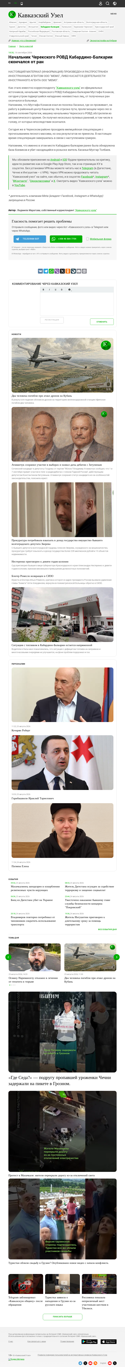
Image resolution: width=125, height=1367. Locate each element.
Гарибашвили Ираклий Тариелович (33, 798)
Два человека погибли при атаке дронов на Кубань (42, 395)
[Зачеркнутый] (62, 289)
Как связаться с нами (36, 1341)
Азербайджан (44, 22)
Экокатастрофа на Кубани (103, 40)
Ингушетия (33, 27)
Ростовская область (61, 31)
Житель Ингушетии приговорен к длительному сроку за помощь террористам (85, 920)
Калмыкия (66, 27)
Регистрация (52, 320)
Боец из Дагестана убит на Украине (32, 900)
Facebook (87, 176)
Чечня (34, 36)
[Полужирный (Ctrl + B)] (43, 289)
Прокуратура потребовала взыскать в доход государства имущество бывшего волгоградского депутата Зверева (57, 542)
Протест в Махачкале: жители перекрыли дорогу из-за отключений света (51, 1175)
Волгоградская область (96, 22)
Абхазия (12, 22)
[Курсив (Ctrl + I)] (49, 289)
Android (55, 159)
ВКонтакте (20, 181)
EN (15, 3)
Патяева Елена (20, 866)
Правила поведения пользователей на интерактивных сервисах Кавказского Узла (72, 1355)
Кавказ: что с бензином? (23, 40)
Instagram (101, 176)
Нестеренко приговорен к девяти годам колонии (40, 561)
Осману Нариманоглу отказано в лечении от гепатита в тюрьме (33, 979)
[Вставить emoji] (69, 289)
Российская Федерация (38, 31)
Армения (57, 22)
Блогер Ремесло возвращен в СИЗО (32, 576)
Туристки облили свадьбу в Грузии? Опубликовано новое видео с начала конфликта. (58, 1263)
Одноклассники (40, 181)
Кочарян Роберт (21, 730)
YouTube (19, 185)
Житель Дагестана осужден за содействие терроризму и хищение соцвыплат (89, 888)
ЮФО (73, 36)
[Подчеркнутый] (55, 289)
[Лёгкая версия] (22, 3)
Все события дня (107, 929)
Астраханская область (74, 22)
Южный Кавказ (62, 36)
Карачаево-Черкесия (83, 27)
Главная (12, 46)
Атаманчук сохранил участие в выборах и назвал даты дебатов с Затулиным (57, 464)
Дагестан (22, 27)
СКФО (101, 31)
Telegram (87, 168)
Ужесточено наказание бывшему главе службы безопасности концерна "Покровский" (87, 903)
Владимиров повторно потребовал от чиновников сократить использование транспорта (33, 920)
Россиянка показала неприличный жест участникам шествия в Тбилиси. (95, 1302)
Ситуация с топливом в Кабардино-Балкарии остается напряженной (52, 645)
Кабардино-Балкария (50, 27)
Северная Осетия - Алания (84, 31)
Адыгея (32, 22)
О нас (10, 1341)
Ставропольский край (19, 36)
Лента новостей (26, 46)
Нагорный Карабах (17, 31)
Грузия (12, 27)
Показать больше (62, 1316)
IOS (64, 159)
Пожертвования (67, 1341)
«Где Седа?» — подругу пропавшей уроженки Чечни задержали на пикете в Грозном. (59, 1080)
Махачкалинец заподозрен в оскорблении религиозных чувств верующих (35, 888)
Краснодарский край (104, 27)
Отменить (101, 322)
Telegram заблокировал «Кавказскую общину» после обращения (25, 1300)
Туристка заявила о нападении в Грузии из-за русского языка (60, 1300)
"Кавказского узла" (68, 87)
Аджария (23, 22)
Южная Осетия (46, 36)
